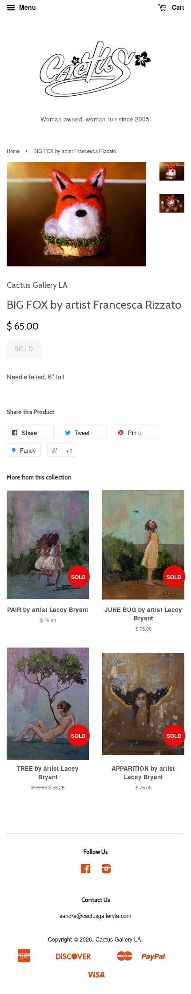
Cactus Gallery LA (118, 939)
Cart (177, 7)
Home (13, 150)
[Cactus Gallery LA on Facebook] (85, 870)
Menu (26, 7)
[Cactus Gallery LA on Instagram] (106, 870)
